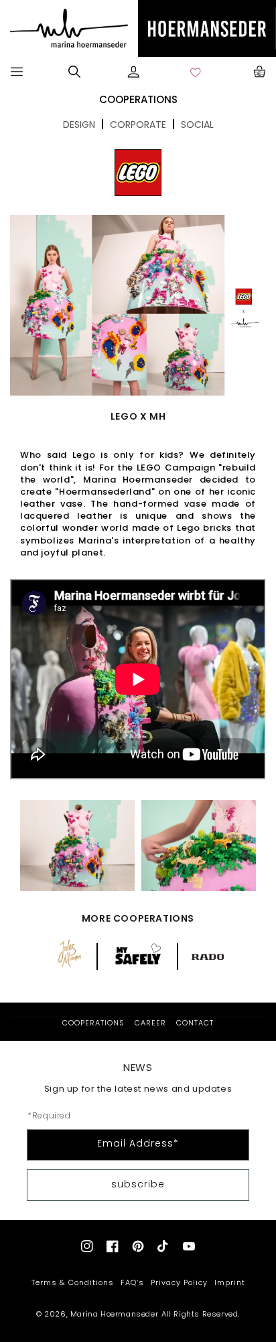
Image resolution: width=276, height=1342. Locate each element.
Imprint (229, 1282)
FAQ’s (132, 1282)
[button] (16, 72)
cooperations (138, 99)
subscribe (138, 1184)
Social (197, 124)
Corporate (138, 124)
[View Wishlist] (196, 71)
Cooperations (93, 1023)
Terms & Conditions (72, 1282)
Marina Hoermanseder (114, 1314)
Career (150, 1023)
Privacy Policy (179, 1282)
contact (195, 1023)
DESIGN (79, 124)
